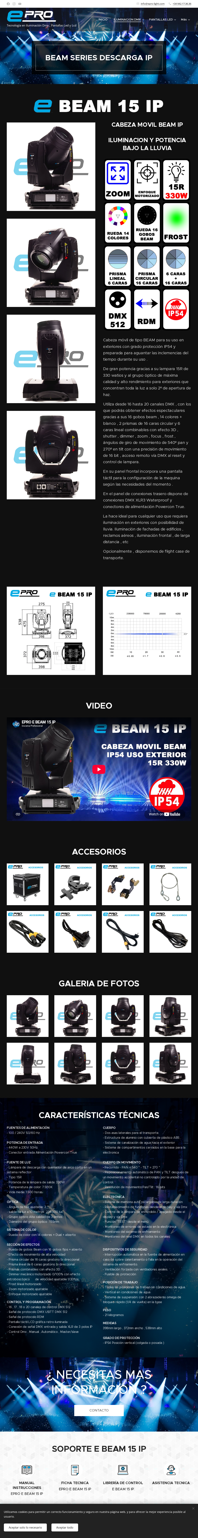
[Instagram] (14, 4)
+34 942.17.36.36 (182, 3)
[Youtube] (19, 4)
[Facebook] (8, 4)
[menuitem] (104, 19)
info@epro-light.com (153, 3)
